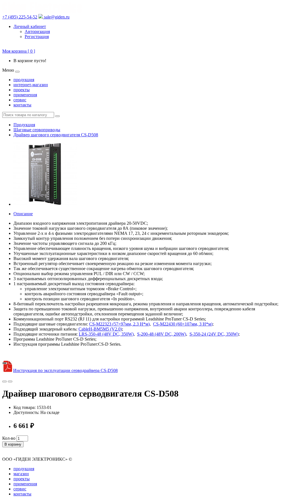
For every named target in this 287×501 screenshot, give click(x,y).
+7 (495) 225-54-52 (19, 17)
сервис (19, 99)
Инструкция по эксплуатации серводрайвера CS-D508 (65, 370)
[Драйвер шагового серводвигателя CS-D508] (45, 204)
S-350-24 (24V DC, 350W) (214, 334)
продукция (23, 79)
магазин (21, 473)
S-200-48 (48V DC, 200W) (161, 334)
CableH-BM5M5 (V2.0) (100, 329)
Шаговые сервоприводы (36, 129)
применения (25, 94)
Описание (23, 213)
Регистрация (37, 36)
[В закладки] (4, 381)
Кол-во (8, 438)
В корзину (12, 444)
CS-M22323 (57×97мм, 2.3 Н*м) (119, 324)
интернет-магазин (30, 84)
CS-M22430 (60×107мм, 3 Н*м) (182, 324)
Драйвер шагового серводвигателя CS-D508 (55, 134)
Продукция (24, 124)
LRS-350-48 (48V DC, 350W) (106, 334)
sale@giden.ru (56, 17)
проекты (21, 89)
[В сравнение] (10, 381)
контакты (22, 104)
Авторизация (37, 31)
